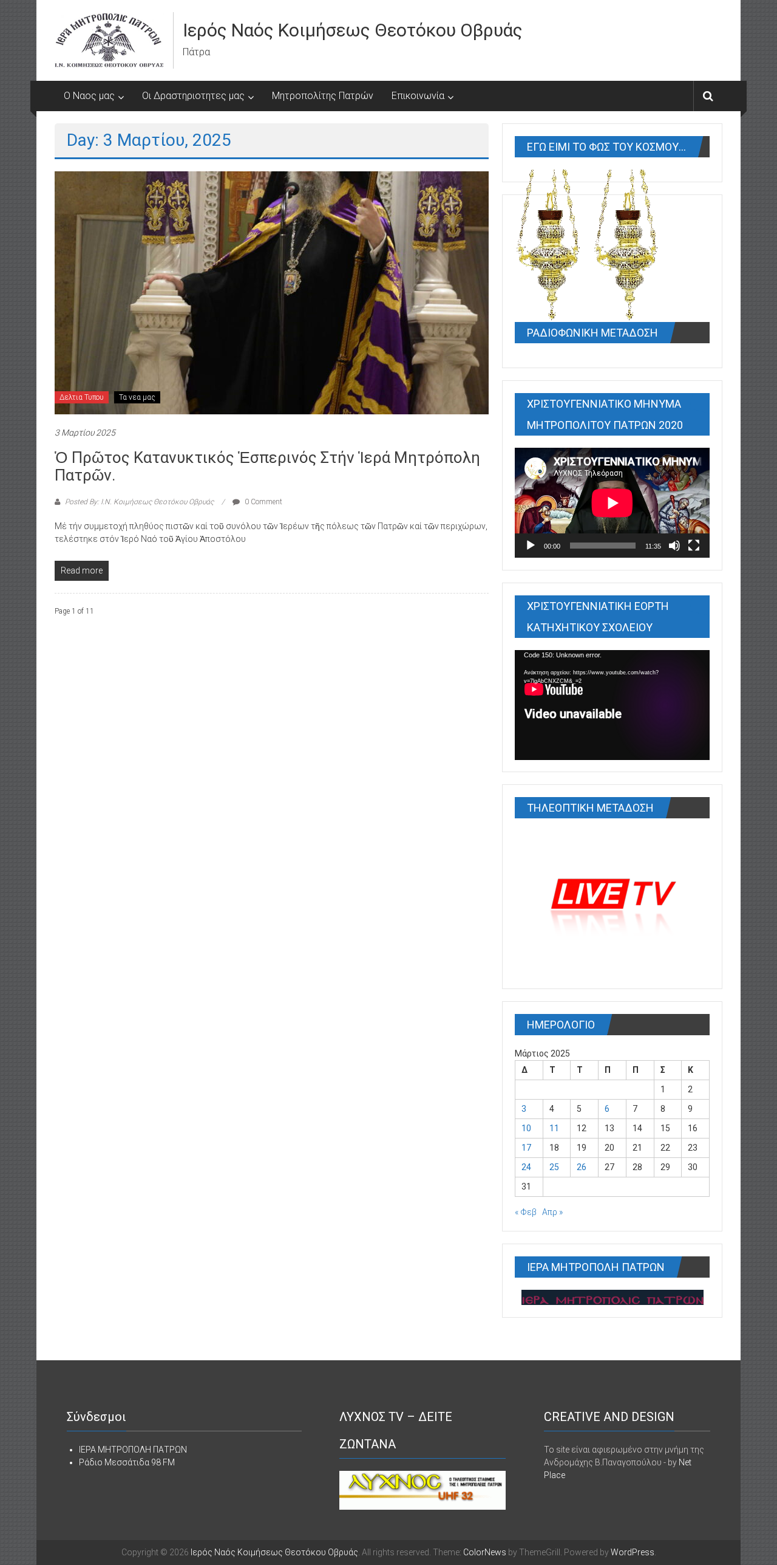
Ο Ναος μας (89, 95)
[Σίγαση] (674, 545)
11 (554, 1128)
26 (581, 1167)
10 (526, 1128)
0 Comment (262, 502)
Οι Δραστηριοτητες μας (193, 95)
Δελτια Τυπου (81, 397)
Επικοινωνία (418, 95)
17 (526, 1147)
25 (554, 1167)
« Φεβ (526, 1212)
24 (526, 1167)
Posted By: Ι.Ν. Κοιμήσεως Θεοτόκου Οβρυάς (139, 502)
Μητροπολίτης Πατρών (322, 95)
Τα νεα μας (137, 397)
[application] (612, 503)
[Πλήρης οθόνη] (694, 545)
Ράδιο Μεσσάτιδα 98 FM (127, 1462)
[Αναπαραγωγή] (530, 545)
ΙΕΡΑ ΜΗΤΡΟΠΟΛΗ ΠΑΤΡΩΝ (133, 1449)
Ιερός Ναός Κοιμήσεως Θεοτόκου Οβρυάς (353, 30)
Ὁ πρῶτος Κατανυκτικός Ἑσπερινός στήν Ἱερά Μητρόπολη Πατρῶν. (267, 466)
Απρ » (552, 1212)
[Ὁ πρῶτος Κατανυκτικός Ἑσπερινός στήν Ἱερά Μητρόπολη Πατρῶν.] (272, 292)
